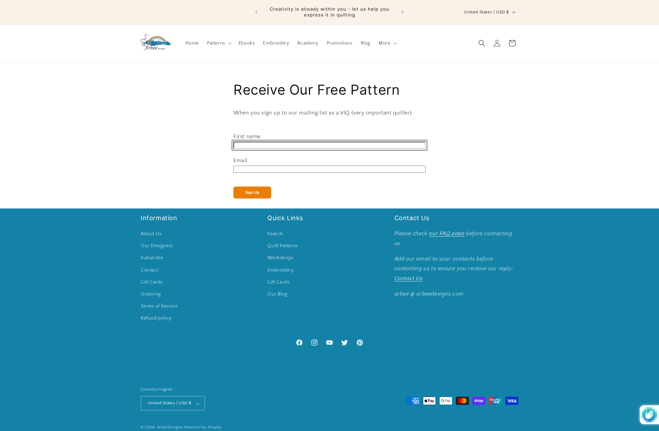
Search (275, 234)
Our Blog (277, 294)
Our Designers (157, 246)
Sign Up (252, 192)
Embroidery (280, 270)
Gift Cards (152, 282)
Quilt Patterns (282, 246)
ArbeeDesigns (170, 428)
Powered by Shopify (203, 428)
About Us (151, 234)
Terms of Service (159, 306)
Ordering (151, 294)
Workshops (280, 258)
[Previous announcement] (256, 12)
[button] (218, 43)
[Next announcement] (402, 12)
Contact (149, 270)
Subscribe (152, 258)
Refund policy (156, 318)
